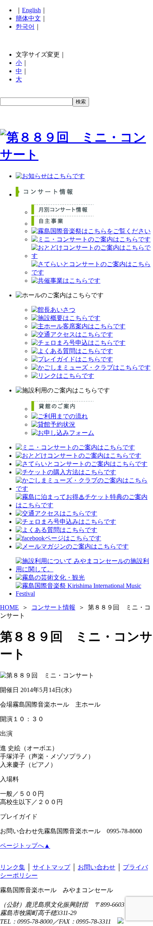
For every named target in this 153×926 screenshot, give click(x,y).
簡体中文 (28, 18)
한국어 (25, 26)
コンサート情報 (53, 607)
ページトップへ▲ (25, 845)
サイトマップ (51, 867)
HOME (9, 607)
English (31, 10)
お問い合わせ (96, 867)
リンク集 (12, 867)
